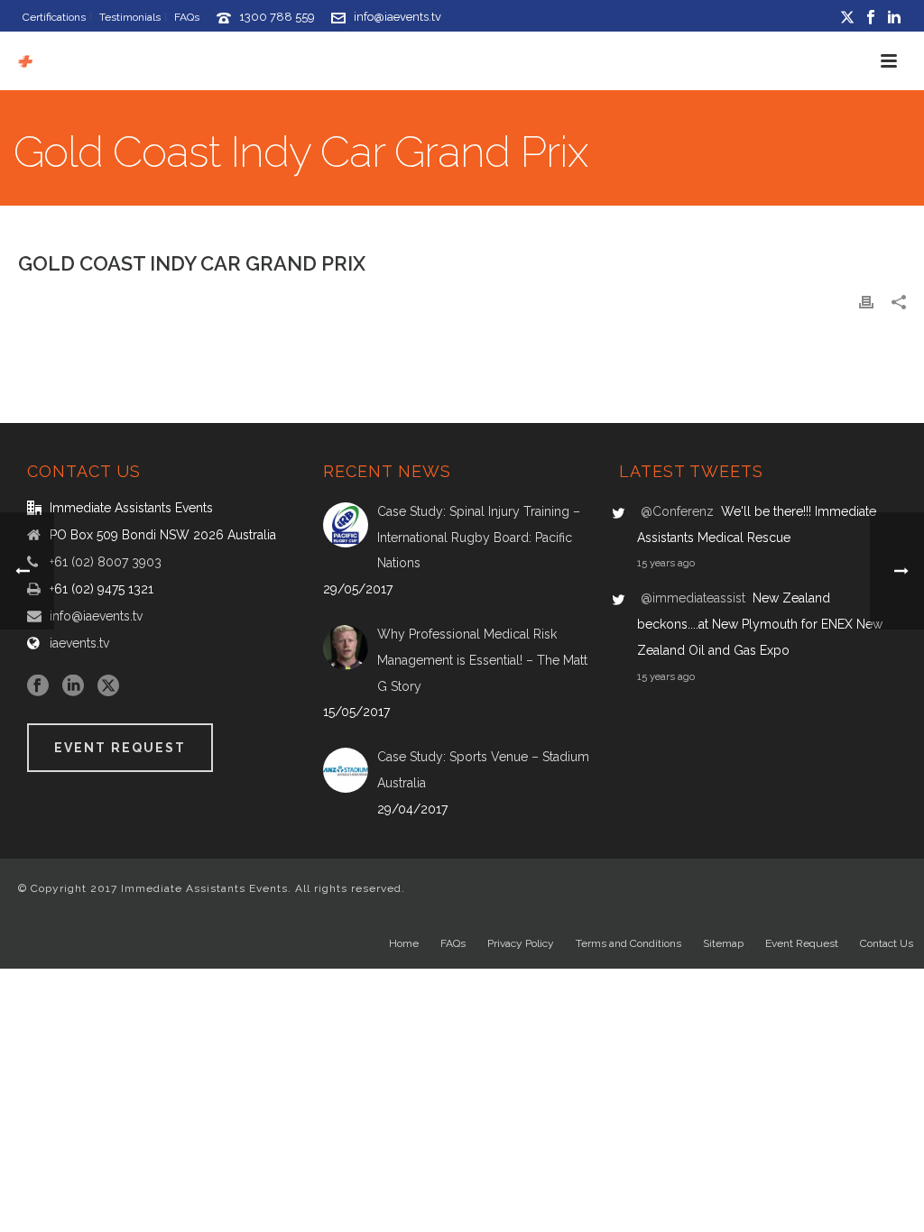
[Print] (866, 302)
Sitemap (723, 943)
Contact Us (886, 943)
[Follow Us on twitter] (108, 686)
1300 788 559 (277, 16)
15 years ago (666, 562)
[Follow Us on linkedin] (73, 686)
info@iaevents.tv (397, 16)
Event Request (801, 943)
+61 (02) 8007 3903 (106, 562)
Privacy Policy (520, 943)
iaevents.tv (79, 643)
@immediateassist (693, 598)
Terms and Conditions (628, 943)
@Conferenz (677, 511)
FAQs (453, 943)
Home (404, 943)
